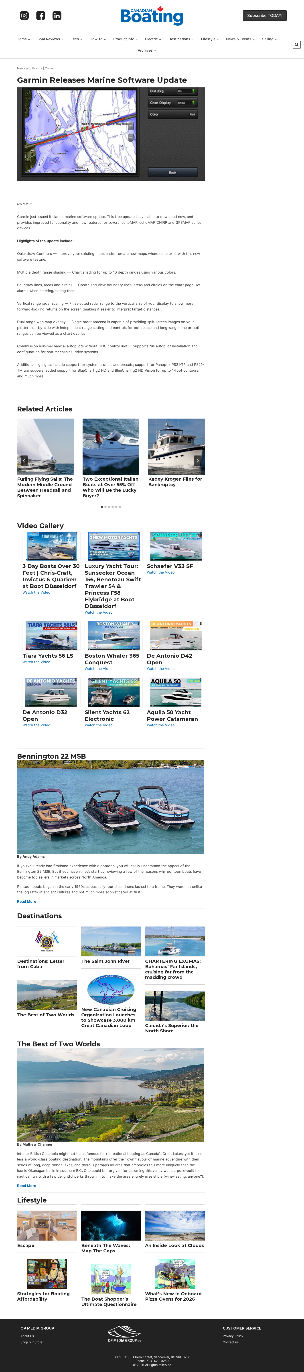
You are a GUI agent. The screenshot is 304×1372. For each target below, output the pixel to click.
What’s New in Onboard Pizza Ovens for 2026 (173, 1296)
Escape (25, 1245)
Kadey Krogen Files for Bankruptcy (175, 481)
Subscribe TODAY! (264, 15)
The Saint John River (105, 961)
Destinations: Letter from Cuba (40, 964)
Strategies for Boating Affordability (43, 1296)
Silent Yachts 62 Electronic (107, 715)
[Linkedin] (57, 15)
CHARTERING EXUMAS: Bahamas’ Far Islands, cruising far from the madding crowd (173, 969)
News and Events (29, 68)
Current (50, 68)
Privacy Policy (233, 1336)
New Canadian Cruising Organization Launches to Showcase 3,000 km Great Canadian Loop (108, 1017)
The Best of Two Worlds (45, 1014)
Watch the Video (36, 592)
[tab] (102, 507)
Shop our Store (31, 1342)
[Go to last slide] (24, 460)
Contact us (231, 1342)
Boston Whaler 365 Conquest (112, 659)
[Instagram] (24, 15)
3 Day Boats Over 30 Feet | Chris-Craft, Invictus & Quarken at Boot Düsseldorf (51, 576)
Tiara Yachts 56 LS (47, 656)
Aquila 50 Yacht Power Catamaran (172, 715)
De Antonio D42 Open (169, 659)
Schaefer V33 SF (170, 566)
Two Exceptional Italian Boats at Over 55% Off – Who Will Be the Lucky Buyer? (111, 487)
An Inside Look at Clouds (174, 1245)
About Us (27, 1336)
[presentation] (45, 447)
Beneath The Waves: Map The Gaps (105, 1248)
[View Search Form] (297, 45)
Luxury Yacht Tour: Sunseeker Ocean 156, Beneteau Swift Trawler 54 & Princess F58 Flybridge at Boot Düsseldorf (113, 586)
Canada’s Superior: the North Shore (172, 1028)
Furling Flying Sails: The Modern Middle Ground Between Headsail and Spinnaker (45, 487)
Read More (26, 901)
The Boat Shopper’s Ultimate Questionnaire (109, 1301)
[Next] (197, 460)
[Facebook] (41, 15)
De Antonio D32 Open (44, 715)
